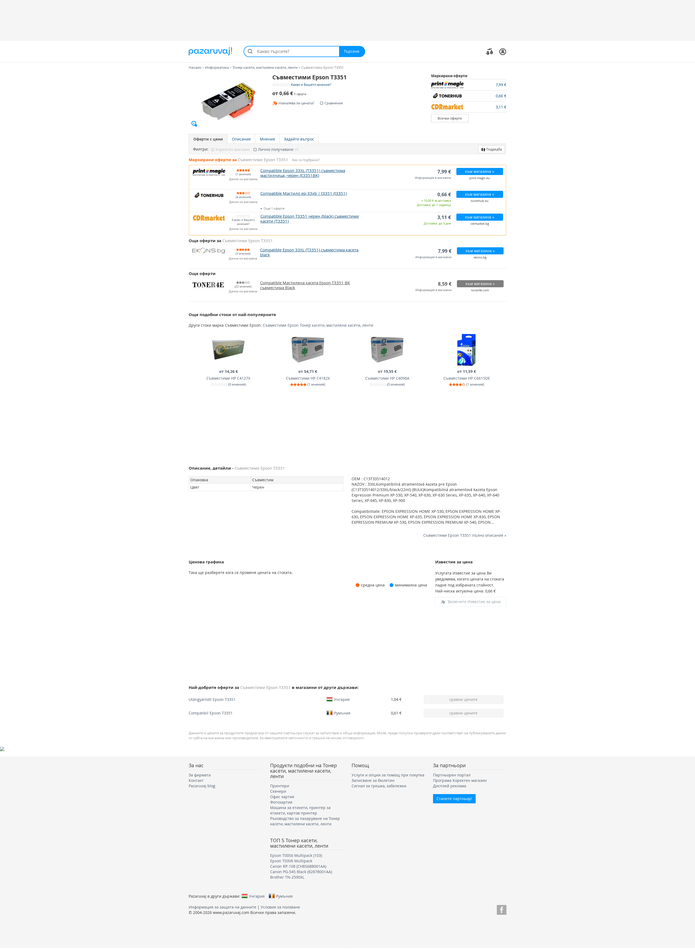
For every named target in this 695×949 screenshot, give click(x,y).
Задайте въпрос (299, 139)
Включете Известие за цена (474, 601)
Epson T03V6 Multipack (291, 860)
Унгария (342, 699)
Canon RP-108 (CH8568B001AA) (298, 866)
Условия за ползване (280, 907)
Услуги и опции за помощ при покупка (388, 775)
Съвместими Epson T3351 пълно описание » (464, 535)
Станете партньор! (454, 798)
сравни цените (463, 699)
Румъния (342, 712)
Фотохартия (281, 802)
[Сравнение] (490, 51)
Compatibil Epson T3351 (211, 713)
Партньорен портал (451, 775)
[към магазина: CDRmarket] (450, 107)
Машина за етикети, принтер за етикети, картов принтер (300, 810)
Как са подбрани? (306, 160)
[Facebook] (501, 909)
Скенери (278, 791)
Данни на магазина (243, 179)
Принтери (279, 785)
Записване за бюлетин (373, 780)
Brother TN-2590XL (287, 877)
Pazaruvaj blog (202, 785)
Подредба (493, 149)
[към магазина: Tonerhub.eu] (450, 96)
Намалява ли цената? (296, 103)
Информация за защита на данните (222, 907)
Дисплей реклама (449, 785)
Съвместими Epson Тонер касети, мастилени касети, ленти (318, 325)
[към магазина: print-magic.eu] (450, 85)
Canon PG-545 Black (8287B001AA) (301, 871)
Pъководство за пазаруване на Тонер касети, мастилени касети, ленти (305, 821)
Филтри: (200, 149)
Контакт (196, 780)
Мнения (267, 139)
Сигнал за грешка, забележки (379, 785)
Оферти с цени (208, 139)
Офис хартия (282, 796)
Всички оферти (450, 118)
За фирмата (200, 775)
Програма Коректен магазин (460, 780)
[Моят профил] (503, 51)
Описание (241, 139)
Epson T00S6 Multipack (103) (296, 855)
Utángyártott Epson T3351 (212, 699)
